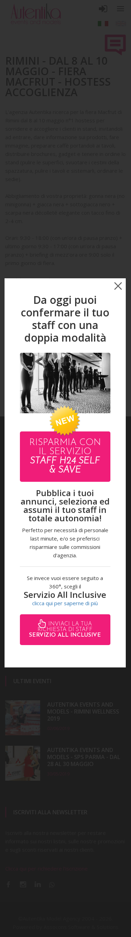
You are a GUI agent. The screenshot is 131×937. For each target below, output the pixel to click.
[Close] (118, 286)
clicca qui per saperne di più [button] (65, 603)
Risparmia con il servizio (65, 456)
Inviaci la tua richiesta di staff (65, 629)
